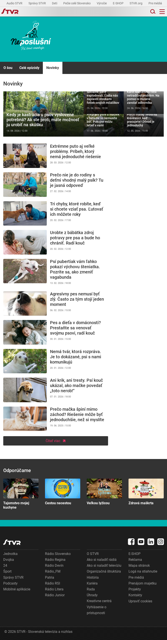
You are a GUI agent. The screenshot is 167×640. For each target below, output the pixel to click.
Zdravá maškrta (146, 492)
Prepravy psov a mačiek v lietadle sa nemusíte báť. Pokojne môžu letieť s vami (104, 125)
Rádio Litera (54, 589)
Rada (91, 589)
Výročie (102, 3)
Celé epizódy (29, 68)
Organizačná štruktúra (104, 571)
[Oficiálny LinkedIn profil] (151, 541)
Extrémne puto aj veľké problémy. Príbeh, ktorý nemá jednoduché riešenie (55, 156)
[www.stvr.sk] (12, 542)
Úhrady (92, 595)
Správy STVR (37, 3)
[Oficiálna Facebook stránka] (131, 541)
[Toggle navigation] (162, 12)
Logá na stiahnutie (143, 571)
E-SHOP (118, 3)
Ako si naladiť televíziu (104, 565)
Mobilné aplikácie (16, 589)
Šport (7, 571)
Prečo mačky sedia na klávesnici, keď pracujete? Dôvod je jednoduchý (144, 125)
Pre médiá (156, 3)
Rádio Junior (55, 595)
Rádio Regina (55, 560)
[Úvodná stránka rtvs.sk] (10, 12)
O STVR (93, 554)
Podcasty (10, 583)
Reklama (135, 560)
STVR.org (136, 3)
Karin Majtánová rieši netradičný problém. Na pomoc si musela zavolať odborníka (144, 102)
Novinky (52, 68)
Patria (49, 577)
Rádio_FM (52, 571)
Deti (55, 3)
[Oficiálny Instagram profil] (160, 541)
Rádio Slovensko (58, 554)
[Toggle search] (152, 12)
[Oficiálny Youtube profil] (141, 541)
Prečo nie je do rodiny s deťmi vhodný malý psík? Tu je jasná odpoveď (55, 184)
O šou (7, 68)
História (93, 577)
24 (5, 565)
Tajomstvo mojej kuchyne (20, 494)
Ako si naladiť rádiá (102, 560)
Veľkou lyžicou (104, 492)
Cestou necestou (62, 492)
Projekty (135, 589)
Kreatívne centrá (99, 601)
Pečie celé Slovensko (77, 3)
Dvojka (8, 560)
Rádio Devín (54, 565)
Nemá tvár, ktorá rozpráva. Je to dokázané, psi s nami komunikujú (55, 361)
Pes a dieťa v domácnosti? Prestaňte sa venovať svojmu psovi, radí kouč (55, 332)
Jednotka (10, 554)
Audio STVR (15, 3)
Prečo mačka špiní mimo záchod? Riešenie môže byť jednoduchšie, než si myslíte (55, 419)
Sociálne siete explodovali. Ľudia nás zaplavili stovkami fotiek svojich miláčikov (104, 102)
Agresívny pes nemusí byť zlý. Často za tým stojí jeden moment (55, 303)
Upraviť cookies (140, 601)
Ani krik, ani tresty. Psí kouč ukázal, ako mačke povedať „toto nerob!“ (55, 390)
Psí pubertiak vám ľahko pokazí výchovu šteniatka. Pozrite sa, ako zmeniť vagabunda (55, 273)
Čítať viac (53, 441)
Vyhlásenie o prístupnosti (96, 610)
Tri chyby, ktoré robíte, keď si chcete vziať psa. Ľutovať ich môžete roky (55, 213)
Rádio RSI (52, 583)
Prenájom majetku (143, 583)
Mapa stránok (139, 565)
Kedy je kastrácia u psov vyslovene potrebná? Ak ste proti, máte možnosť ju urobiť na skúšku (43, 114)
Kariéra (92, 583)
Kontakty (135, 595)
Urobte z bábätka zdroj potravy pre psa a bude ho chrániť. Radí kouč (55, 242)
